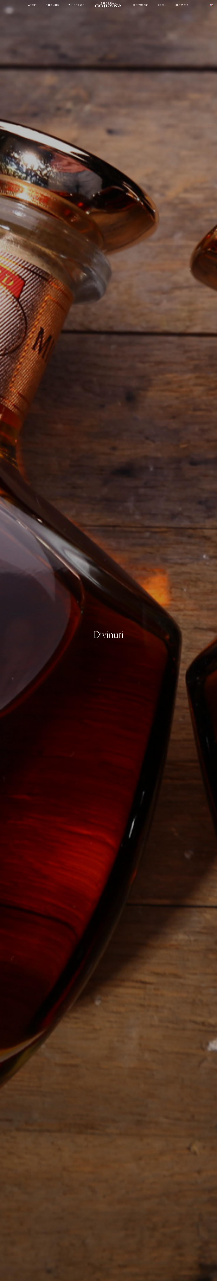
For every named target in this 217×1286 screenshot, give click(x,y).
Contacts (181, 5)
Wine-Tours (76, 5)
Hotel (162, 5)
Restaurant (141, 5)
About (32, 5)
